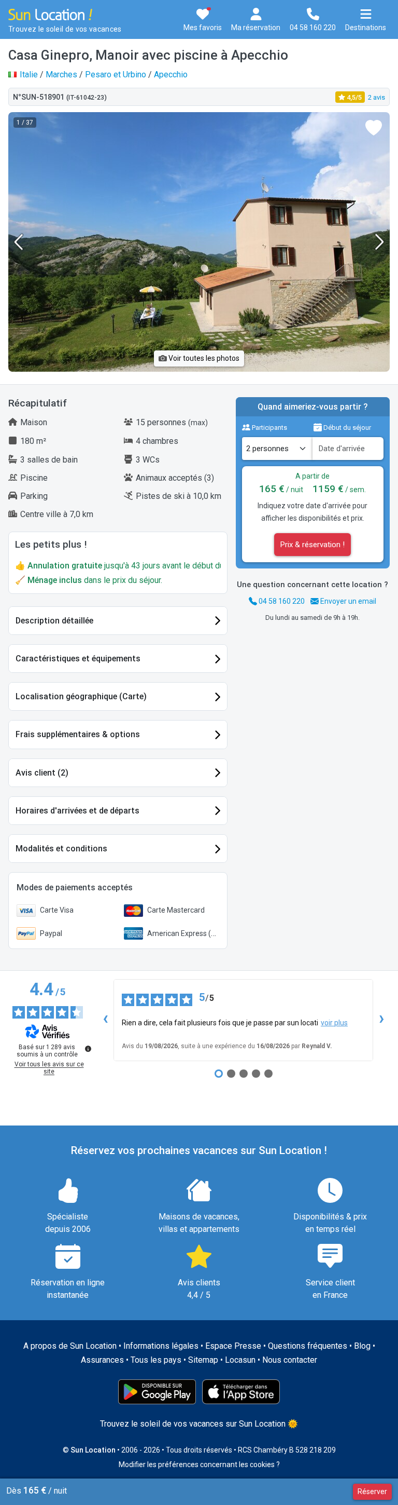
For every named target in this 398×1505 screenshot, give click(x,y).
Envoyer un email (347, 601)
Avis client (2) (42, 773)
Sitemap (203, 1360)
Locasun (240, 1360)
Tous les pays (156, 1360)
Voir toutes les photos (203, 358)
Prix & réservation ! (312, 544)
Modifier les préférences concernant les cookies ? (199, 1464)
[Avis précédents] (105, 1020)
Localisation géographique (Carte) (81, 696)
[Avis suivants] (381, 1020)
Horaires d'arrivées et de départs (77, 811)
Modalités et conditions (61, 848)
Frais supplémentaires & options (78, 734)
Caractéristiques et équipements (78, 658)
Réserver (372, 1491)
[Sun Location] (50, 14)
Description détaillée (54, 621)
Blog (362, 1346)
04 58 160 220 (281, 601)
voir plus (334, 1023)
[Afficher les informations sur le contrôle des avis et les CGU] (88, 1049)
